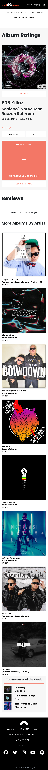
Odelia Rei (20, 690)
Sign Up (37, 5)
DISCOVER (15, 12)
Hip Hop (5, 284)
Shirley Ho (20, 707)
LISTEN (31, 12)
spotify (24, 93)
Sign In (29, 5)
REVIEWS (39, 12)
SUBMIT (17, 17)
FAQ (35, 728)
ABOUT (11, 728)
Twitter (36, 134)
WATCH (24, 12)
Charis (18, 699)
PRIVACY (24, 728)
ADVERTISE (23, 740)
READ (7, 12)
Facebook (13, 134)
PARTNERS (14, 734)
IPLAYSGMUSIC (28, 17)
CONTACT (30, 734)
